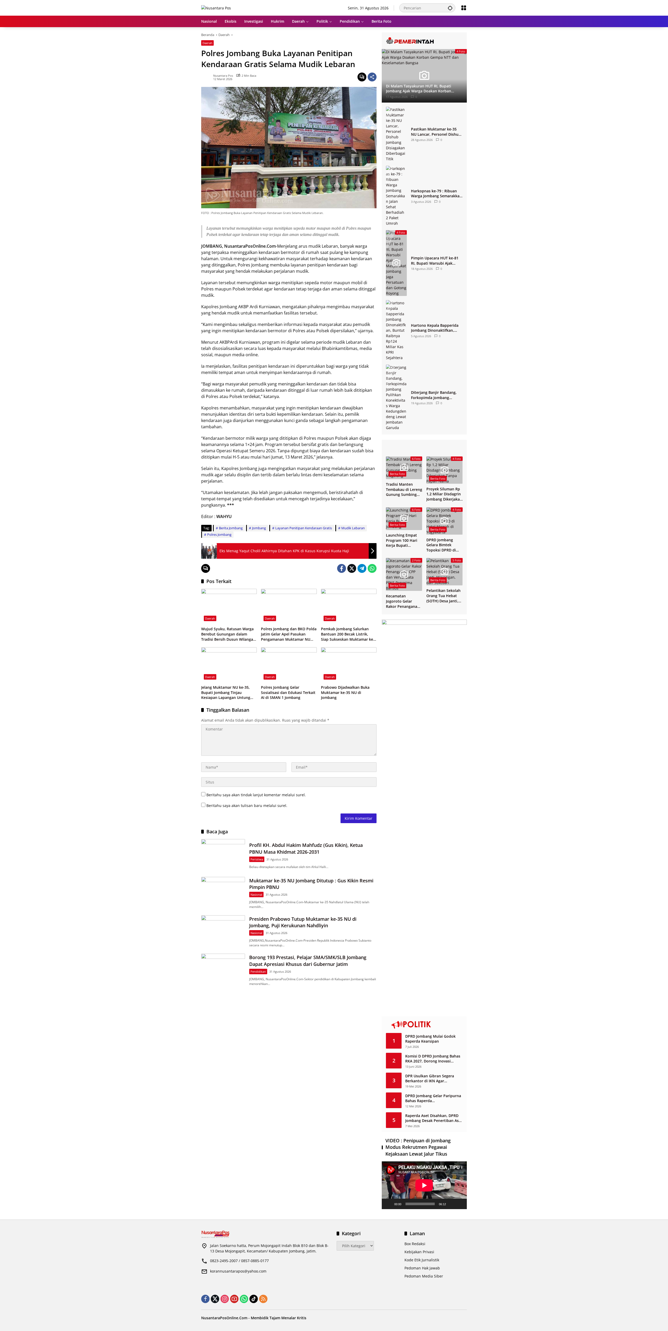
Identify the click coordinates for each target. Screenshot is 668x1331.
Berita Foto (397, 474)
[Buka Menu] (464, 8)
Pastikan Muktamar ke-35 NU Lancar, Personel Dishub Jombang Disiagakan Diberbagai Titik (436, 132)
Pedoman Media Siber (423, 1276)
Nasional (256, 894)
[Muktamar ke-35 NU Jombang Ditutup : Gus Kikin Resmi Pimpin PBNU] (223, 892)
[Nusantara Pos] (216, 7)
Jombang (259, 528)
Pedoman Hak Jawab (422, 1267)
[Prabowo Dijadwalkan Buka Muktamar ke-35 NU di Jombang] (349, 664)
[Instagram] (224, 1299)
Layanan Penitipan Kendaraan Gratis (303, 528)
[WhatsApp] (372, 568)
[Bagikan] (372, 77)
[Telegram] (361, 568)
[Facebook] (341, 568)
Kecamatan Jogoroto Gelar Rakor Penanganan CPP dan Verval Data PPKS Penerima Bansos (404, 601)
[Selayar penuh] (460, 1204)
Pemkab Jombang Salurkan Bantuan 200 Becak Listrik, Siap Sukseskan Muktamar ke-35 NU (347, 634)
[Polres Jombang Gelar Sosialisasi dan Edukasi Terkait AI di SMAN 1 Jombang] (289, 664)
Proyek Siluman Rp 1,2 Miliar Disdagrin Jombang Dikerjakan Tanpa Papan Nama (444, 494)
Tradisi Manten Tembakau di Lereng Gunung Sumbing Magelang (404, 489)
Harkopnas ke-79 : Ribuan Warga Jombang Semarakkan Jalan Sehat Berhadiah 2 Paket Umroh (436, 193)
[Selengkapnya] (424, 41)
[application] (424, 1185)
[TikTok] (253, 1299)
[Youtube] (234, 1299)
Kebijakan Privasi (419, 1251)
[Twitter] (351, 568)
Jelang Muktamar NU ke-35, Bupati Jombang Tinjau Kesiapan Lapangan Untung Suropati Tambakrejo (225, 692)
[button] (450, 7)
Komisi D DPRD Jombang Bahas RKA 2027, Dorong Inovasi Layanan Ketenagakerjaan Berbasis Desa (432, 1059)
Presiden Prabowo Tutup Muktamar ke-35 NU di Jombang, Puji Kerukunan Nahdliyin (302, 922)
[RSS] (263, 1299)
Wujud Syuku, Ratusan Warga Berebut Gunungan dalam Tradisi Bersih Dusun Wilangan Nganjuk (228, 634)
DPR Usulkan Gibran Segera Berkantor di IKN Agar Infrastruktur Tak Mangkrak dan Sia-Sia (433, 1078)
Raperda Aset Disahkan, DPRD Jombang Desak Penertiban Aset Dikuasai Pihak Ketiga (433, 1118)
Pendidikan (258, 971)
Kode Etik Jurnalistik (421, 1259)
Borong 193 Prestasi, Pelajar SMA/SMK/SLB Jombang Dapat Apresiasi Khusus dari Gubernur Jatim (307, 960)
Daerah (207, 43)
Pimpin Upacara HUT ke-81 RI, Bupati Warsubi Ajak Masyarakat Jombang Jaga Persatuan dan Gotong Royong (434, 260)
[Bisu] (451, 1204)
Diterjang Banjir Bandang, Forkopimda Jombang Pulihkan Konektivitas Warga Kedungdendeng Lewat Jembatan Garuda (436, 395)
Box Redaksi (414, 1243)
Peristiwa (256, 859)
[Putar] (388, 1204)
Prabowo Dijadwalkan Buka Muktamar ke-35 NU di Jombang (345, 692)
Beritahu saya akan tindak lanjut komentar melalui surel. (256, 794)
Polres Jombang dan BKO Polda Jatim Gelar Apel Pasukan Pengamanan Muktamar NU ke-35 (289, 634)
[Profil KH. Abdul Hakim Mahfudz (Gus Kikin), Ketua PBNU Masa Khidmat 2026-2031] (223, 855)
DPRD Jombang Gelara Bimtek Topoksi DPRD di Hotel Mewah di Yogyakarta (441, 545)
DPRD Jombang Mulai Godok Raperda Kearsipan (430, 1039)
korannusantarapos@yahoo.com (238, 1271)
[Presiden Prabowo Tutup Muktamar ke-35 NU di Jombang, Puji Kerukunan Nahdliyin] (223, 931)
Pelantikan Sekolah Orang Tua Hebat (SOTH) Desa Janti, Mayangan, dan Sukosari (443, 595)
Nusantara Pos (223, 75)
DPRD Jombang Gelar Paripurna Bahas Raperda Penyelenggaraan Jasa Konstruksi (433, 1098)
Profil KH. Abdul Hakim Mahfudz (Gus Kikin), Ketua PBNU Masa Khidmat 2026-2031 (306, 848)
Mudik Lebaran (353, 528)
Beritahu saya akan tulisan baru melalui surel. (246, 805)
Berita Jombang (231, 528)
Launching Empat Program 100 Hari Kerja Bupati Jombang (401, 540)
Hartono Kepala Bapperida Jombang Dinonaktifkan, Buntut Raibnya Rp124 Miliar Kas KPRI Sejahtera (436, 328)
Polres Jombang (219, 534)
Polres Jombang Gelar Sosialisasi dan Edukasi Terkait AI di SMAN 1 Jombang (288, 692)
